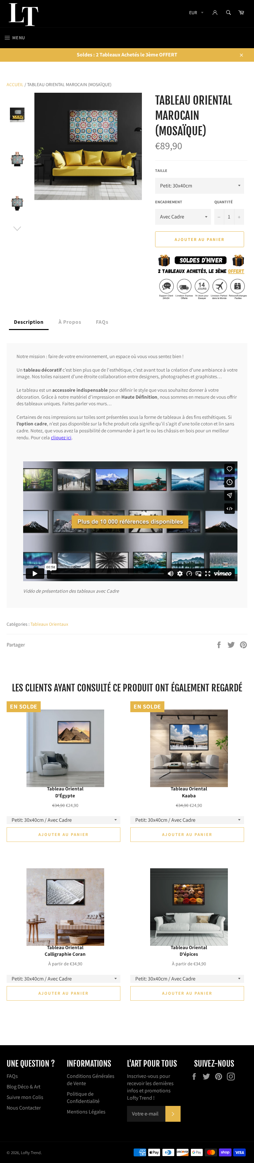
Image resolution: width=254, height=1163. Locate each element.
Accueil (15, 84)
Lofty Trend (31, 1152)
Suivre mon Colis (25, 1097)
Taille (161, 170)
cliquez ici (61, 437)
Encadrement (168, 201)
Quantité (223, 201)
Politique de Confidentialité (83, 1097)
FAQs (12, 1076)
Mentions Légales (86, 1111)
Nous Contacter (24, 1107)
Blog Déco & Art (23, 1086)
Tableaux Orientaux (49, 624)
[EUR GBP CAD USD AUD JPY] (195, 13)
